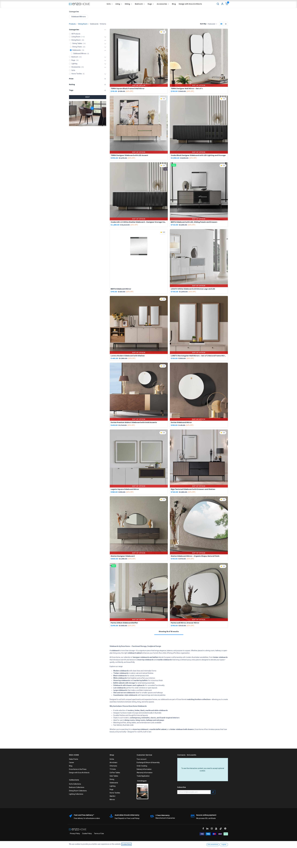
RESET (87, 97)
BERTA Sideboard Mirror (121, 289)
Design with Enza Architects (79, 773)
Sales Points (73, 759)
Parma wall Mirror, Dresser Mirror (185, 623)
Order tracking (142, 766)
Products (72, 24)
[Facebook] (204, 828)
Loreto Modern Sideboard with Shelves (128, 356)
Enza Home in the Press (77, 769)
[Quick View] (166, 32)
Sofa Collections (75, 784)
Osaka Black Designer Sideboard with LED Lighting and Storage (198, 155)
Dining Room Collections (78, 791)
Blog (70, 766)
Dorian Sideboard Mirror (181, 422)
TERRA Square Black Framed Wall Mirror (127, 88)
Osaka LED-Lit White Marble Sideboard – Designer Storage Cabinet (139, 222)
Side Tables (114, 776)
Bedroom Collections (76, 787)
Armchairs (113, 762)
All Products (75, 34)
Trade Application (143, 776)
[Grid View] (221, 24)
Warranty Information (144, 773)
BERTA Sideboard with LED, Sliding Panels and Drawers (194, 222)
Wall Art (112, 796)
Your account (141, 759)
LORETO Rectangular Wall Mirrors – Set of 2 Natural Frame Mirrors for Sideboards (199, 356)
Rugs (111, 789)
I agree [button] (223, 844)
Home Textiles (115, 793)
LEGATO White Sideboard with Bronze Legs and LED (193, 289)
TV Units (113, 769)
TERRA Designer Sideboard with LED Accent (129, 155)
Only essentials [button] (212, 844)
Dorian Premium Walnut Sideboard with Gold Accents (134, 422)
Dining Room (82, 24)
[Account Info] (222, 4)
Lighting (112, 786)
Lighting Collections (76, 794)
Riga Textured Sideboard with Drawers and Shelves (193, 489)
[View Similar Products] (166, 42)
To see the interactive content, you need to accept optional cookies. (202, 769)
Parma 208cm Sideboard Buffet (124, 623)
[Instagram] (212, 828)
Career (71, 762)
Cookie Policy (87, 833)
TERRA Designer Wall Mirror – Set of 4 (187, 88)
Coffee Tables (115, 773)
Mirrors (112, 799)
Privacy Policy (75, 833)
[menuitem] (109, 4)
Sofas (112, 759)
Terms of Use (99, 833)
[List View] (226, 24)
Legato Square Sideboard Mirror (125, 489)
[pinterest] (226, 828)
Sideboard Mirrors (78, 17)
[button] (212, 24)
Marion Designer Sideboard (123, 556)
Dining (112, 779)
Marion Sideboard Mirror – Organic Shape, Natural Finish (195, 556)
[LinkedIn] (208, 828)
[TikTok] (221, 828)
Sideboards (114, 783)
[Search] (218, 4)
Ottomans (113, 766)
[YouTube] (217, 828)
